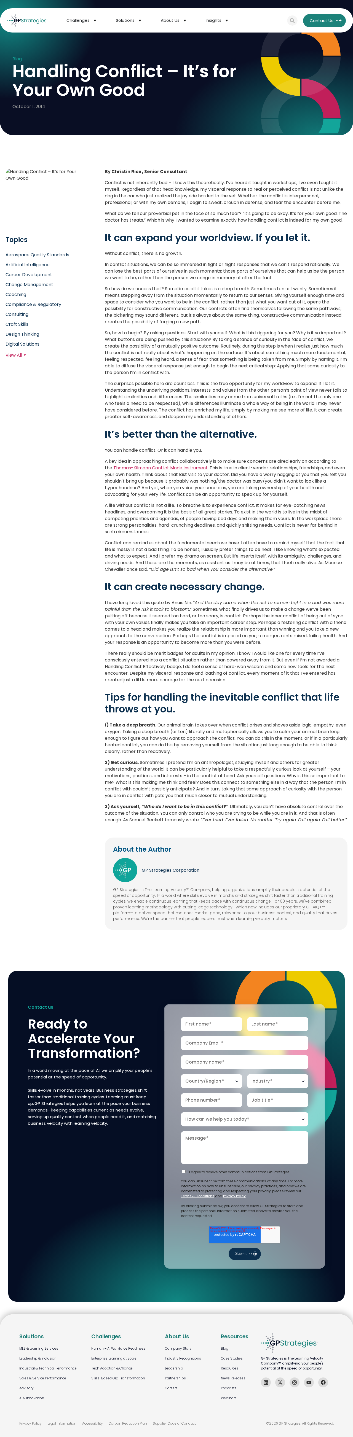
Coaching (16, 294)
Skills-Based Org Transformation (118, 1378)
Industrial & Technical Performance (48, 1368)
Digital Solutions (22, 344)
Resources (229, 1368)
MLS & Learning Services (38, 1348)
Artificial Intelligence (28, 265)
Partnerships (175, 1378)
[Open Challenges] (95, 20)
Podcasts (228, 1388)
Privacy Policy (234, 1196)
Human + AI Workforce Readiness (118, 1348)
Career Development (29, 274)
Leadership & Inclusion (38, 1358)
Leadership (174, 1368)
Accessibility (92, 1423)
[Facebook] (323, 1382)
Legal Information (61, 1423)
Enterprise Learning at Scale (114, 1358)
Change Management (29, 284)
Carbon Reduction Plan (128, 1423)
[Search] (292, 20)
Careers (171, 1388)
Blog (17, 59)
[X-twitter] (280, 1382)
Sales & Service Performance (42, 1378)
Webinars (229, 1398)
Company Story (178, 1348)
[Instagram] (294, 1382)
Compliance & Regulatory (33, 304)
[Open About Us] (185, 20)
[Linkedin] (266, 1382)
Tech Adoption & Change (112, 1368)
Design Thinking (22, 334)
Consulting (17, 314)
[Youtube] (309, 1382)
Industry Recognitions (183, 1358)
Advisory (26, 1388)
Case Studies (232, 1358)
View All (14, 355)
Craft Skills (17, 324)
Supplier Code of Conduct (174, 1423)
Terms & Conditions (197, 1196)
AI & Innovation (31, 1398)
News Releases (233, 1378)
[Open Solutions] (140, 20)
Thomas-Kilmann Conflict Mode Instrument (160, 467)
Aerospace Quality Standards (37, 255)
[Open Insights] (227, 20)
